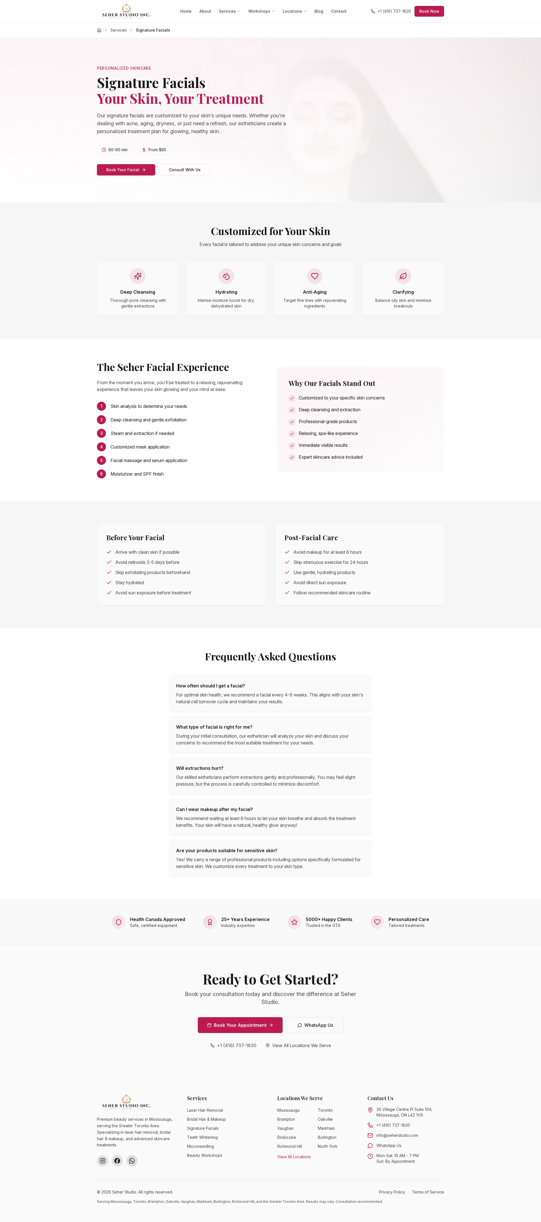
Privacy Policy (392, 1192)
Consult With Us (185, 169)
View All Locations (294, 1156)
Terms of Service (428, 1192)
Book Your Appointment (240, 1025)
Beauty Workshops (204, 1155)
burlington (327, 1137)
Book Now (429, 11)
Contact (339, 11)
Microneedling (200, 1146)
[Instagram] (102, 1160)
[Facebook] (117, 1160)
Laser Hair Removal (205, 1110)
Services (227, 11)
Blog (318, 11)
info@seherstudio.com (397, 1135)
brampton (286, 1119)
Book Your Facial (122, 169)
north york (328, 1146)
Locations (292, 11)
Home (186, 11)
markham (326, 1128)
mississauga (288, 1110)
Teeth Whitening (202, 1137)
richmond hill (289, 1146)
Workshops (259, 11)
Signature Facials (203, 1128)
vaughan (285, 1128)
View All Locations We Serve (301, 1045)
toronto (325, 1110)
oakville (325, 1119)
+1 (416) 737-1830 (394, 11)
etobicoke (286, 1137)
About (205, 11)
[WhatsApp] (132, 1160)
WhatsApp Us (318, 1025)
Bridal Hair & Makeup (206, 1119)
